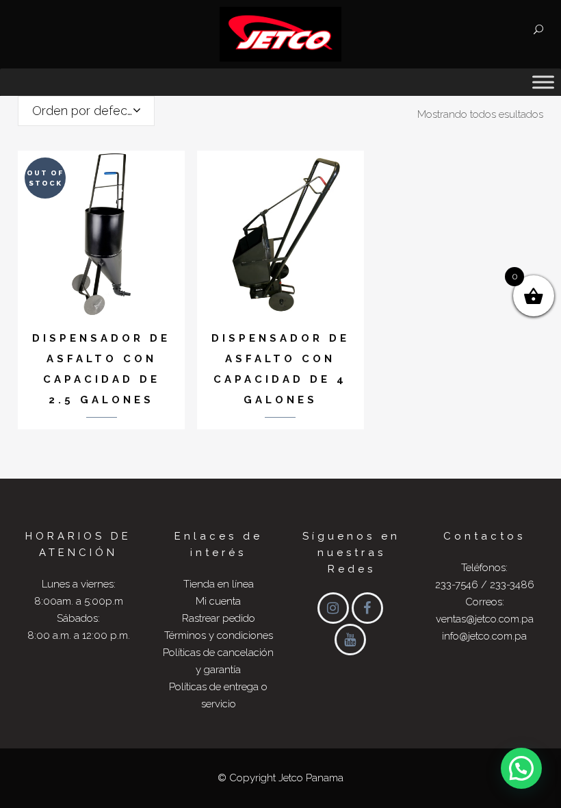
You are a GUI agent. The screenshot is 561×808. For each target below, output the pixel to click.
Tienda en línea (218, 584)
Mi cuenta (218, 601)
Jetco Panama (310, 778)
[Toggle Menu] (543, 81)
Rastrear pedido (218, 618)
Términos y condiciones (218, 635)
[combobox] (86, 111)
